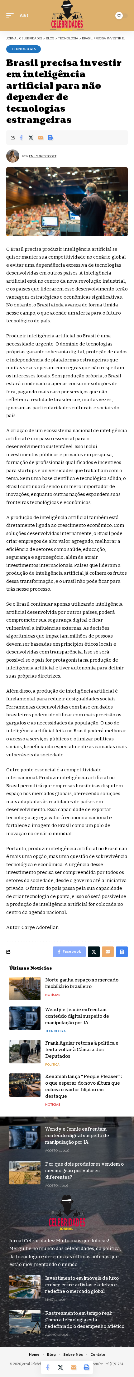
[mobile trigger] (11, 16)
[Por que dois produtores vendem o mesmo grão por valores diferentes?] (25, 1172)
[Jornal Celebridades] (67, 15)
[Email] (40, 138)
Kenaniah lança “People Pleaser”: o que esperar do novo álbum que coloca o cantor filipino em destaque (83, 1086)
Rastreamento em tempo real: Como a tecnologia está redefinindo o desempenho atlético (84, 1319)
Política (52, 1064)
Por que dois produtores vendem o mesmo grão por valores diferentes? (84, 1170)
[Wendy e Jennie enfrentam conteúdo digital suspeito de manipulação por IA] (25, 1018)
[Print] (50, 138)
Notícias (52, 994)
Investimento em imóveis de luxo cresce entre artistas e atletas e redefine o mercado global (82, 1284)
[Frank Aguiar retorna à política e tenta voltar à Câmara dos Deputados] (25, 1051)
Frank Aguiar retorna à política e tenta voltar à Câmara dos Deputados (81, 1049)
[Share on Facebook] (21, 138)
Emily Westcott (42, 156)
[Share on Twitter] (30, 138)
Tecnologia (23, 49)
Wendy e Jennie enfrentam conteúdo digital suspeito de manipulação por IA (77, 1016)
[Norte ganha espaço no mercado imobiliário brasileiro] (25, 988)
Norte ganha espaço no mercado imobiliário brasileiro (81, 983)
